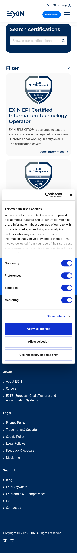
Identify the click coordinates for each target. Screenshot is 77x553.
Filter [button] (12, 68)
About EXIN (14, 381)
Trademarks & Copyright (22, 430)
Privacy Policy (15, 423)
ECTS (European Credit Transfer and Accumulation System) (31, 398)
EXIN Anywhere (16, 487)
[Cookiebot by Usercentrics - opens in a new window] (46, 194)
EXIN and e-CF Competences (25, 494)
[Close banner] (71, 195)
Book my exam (51, 14)
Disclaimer (13, 458)
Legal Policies (15, 443)
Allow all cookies (38, 328)
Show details (56, 316)
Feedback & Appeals (20, 450)
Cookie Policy (15, 437)
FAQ (9, 501)
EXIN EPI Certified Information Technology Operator (38, 115)
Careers (11, 388)
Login (65, 5)
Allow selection (38, 341)
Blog (9, 480)
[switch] (66, 275)
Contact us (13, 508)
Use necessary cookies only (38, 354)
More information (52, 152)
